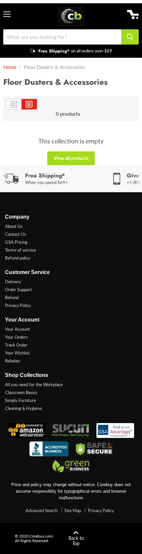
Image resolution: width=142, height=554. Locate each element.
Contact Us (15, 234)
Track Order (16, 345)
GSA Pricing (16, 242)
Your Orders (16, 337)
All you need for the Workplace (34, 384)
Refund (11, 297)
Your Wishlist (17, 352)
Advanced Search (41, 510)
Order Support (18, 289)
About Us (14, 226)
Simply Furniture (20, 400)
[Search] (130, 37)
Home (10, 67)
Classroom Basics (21, 392)
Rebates (12, 360)
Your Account (17, 329)
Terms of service (20, 250)
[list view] (29, 104)
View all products (71, 158)
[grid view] (13, 104)
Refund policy (17, 258)
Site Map (72, 510)
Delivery (13, 281)
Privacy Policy (18, 305)
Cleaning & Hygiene (23, 408)
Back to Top (76, 540)
